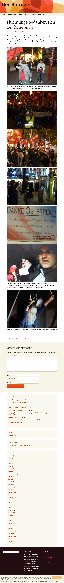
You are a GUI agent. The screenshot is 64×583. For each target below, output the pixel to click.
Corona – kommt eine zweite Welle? (17, 410)
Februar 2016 (11, 531)
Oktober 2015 (11, 541)
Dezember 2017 (12, 492)
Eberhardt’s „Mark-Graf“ (14, 417)
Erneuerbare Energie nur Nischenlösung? (18, 400)
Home (3, 14)
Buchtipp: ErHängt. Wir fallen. (46, 339)
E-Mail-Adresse (11, 378)
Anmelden (47, 555)
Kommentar (11, 356)
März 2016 (11, 528)
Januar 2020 (11, 469)
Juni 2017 (10, 502)
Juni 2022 (10, 456)
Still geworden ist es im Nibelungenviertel (18, 402)
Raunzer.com (27, 566)
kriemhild (12, 445)
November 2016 (12, 515)
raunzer (29, 31)
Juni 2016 (10, 523)
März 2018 (11, 489)
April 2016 (10, 526)
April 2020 (10, 463)
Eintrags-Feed (48, 557)
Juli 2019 (10, 476)
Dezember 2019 (12, 471)
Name (9, 375)
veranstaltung (26, 445)
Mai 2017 (10, 505)
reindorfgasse (20, 445)
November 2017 (12, 494)
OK (57, 578)
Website (9, 382)
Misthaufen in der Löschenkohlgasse (17, 425)
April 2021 (10, 458)
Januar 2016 (11, 533)
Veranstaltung (12, 14)
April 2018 (10, 487)
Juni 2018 (10, 482)
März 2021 (11, 461)
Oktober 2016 (11, 518)
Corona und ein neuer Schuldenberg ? (17, 407)
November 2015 (12, 538)
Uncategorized (20, 31)
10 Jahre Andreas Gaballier (15, 422)
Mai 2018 (10, 484)
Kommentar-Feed (49, 560)
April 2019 (10, 479)
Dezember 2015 (12, 536)
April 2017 (10, 507)
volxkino (30, 445)
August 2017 (11, 497)
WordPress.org (48, 562)
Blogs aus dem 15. (24, 14)
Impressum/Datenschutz (38, 14)
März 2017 (11, 510)
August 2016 (11, 520)
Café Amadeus (12, 435)
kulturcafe (16, 445)
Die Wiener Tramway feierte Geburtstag (20, 339)
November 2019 (12, 474)
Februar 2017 (11, 513)
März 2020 (11, 466)
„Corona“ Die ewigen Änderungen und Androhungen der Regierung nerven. (27, 405)
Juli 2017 (10, 500)
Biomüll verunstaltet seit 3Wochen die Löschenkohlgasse (22, 420)
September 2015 (12, 544)
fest (9, 445)
